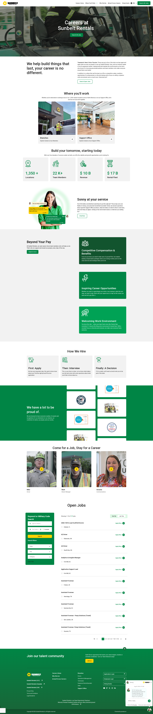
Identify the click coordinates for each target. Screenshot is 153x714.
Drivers (79, 676)
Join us (89, 661)
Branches (81, 673)
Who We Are (102, 3)
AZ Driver (64, 534)
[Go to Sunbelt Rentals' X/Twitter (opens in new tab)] (109, 688)
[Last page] (125, 639)
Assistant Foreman (67, 581)
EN (133, 3)
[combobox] (35, 529)
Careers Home (80, 3)
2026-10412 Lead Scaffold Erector (72, 523)
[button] (40, 546)
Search (40, 536)
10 (118, 639)
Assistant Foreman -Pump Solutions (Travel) (76, 627)
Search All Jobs (144, 3)
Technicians (81, 680)
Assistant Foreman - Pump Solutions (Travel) (76, 615)
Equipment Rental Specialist (85, 683)
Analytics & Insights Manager (70, 557)
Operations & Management (84, 678)
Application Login (114, 674)
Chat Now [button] (82, 216)
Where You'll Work (91, 3)
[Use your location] (40, 529)
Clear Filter (31, 561)
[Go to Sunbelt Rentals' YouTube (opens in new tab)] (104, 688)
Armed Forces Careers (114, 3)
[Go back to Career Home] (10, 3)
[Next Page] (121, 639)
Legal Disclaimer (31, 695)
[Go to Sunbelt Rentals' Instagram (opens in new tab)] (112, 688)
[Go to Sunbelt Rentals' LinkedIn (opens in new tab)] (115, 688)
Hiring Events (125, 3)
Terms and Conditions (32, 693)
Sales (79, 685)
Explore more (32, 252)
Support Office (82, 688)
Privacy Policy (30, 691)
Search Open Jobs (85, 81)
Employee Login (114, 679)
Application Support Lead (69, 569)
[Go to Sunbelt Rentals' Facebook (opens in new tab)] (106, 688)
